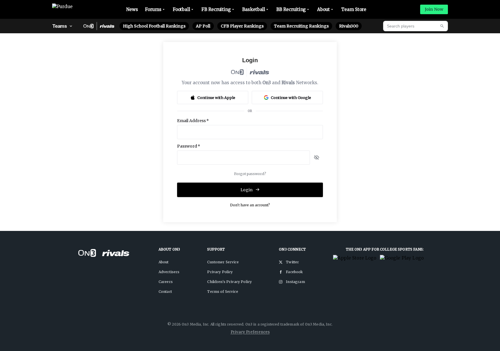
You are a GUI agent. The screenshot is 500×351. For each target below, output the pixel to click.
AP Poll (203, 26)
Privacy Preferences (250, 332)
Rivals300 (348, 26)
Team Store (353, 9)
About (323, 9)
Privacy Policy (220, 272)
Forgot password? (250, 174)
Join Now (434, 9)
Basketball (253, 9)
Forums (153, 9)
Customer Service (222, 262)
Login (246, 189)
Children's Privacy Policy (229, 282)
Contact (165, 291)
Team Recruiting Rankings (301, 26)
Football (181, 9)
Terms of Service (222, 291)
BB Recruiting (291, 9)
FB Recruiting (216, 9)
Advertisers (169, 272)
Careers (166, 282)
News (132, 9)
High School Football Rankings (154, 26)
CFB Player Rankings (242, 26)
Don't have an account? (250, 205)
